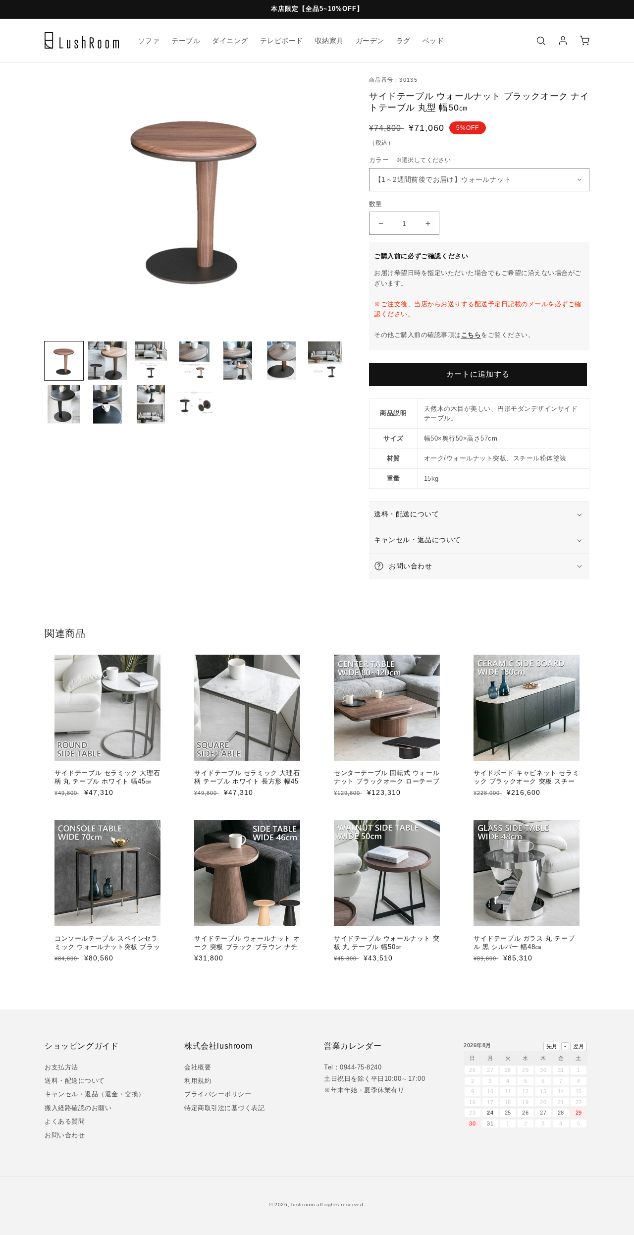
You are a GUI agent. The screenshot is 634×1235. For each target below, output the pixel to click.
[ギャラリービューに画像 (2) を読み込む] (107, 360)
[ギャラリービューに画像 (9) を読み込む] (107, 404)
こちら (471, 334)
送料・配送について (75, 1080)
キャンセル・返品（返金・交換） (95, 1094)
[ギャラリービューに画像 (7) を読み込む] (325, 360)
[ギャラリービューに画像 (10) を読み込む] (151, 404)
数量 (375, 204)
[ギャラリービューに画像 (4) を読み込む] (194, 360)
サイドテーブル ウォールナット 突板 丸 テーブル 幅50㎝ (386, 943)
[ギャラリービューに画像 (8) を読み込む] (64, 404)
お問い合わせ (65, 1135)
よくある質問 (65, 1121)
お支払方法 (61, 1067)
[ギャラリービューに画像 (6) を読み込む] (281, 360)
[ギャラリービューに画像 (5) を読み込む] (237, 360)
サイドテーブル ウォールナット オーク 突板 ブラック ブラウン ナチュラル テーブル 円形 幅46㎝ (247, 947)
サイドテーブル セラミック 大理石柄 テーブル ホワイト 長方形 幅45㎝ (247, 781)
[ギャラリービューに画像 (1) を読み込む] (64, 360)
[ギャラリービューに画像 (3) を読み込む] (151, 360)
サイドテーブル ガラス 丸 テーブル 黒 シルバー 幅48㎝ (524, 943)
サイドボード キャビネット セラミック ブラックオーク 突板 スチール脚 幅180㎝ (526, 781)
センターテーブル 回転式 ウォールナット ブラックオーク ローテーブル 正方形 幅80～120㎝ (386, 781)
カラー (410, 160)
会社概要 (197, 1067)
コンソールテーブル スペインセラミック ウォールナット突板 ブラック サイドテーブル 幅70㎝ (107, 947)
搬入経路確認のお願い (78, 1108)
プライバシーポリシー (217, 1094)
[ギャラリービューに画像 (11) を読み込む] (194, 404)
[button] (541, 41)
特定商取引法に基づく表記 (224, 1108)
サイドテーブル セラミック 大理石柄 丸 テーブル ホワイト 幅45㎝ (107, 777)
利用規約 (197, 1080)
